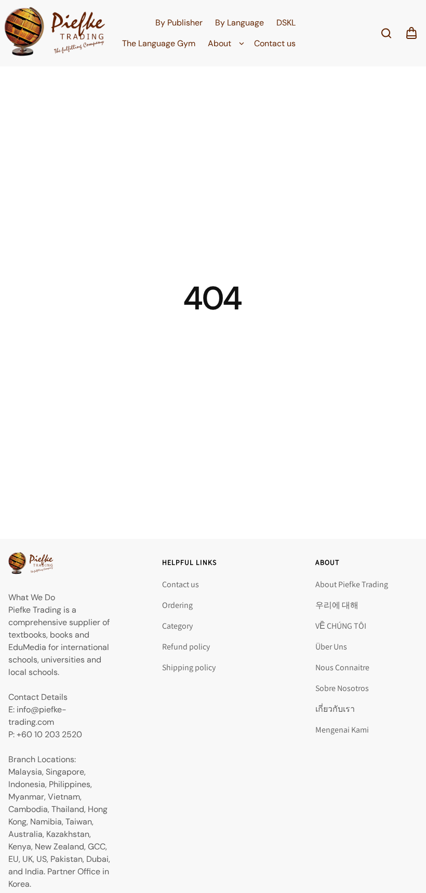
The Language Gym (158, 43)
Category (177, 625)
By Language (239, 22)
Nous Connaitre (342, 667)
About (219, 43)
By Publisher (179, 22)
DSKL (286, 22)
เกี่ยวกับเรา (335, 708)
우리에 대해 (336, 605)
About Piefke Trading (351, 584)
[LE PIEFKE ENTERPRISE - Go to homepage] (54, 33)
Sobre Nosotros (342, 688)
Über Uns (331, 646)
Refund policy (186, 646)
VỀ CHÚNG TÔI (340, 625)
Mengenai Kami (342, 729)
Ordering (177, 605)
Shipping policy (189, 667)
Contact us (275, 43)
